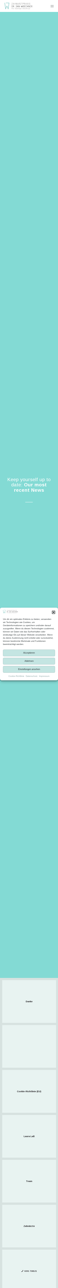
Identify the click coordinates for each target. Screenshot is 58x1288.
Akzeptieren (29, 653)
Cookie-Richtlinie (16, 676)
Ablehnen (29, 661)
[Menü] (52, 6)
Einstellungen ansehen (29, 669)
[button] (53, 612)
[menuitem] (52, 6)
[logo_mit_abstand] (24, 6)
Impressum (44, 676)
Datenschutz (31, 676)
